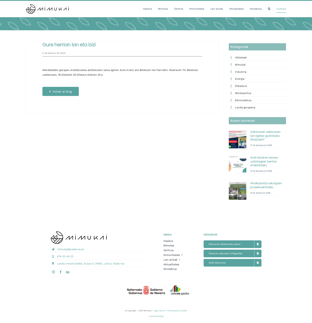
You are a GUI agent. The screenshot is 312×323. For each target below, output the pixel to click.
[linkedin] (68, 272)
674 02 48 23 (65, 256)
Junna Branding (156, 316)
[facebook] (60, 272)
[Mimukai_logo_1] (47, 5)
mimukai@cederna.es (70, 249)
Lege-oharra (159, 311)
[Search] (269, 9)
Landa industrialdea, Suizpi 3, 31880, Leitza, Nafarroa (90, 263)
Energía (239, 78)
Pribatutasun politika (177, 311)
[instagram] (53, 272)
